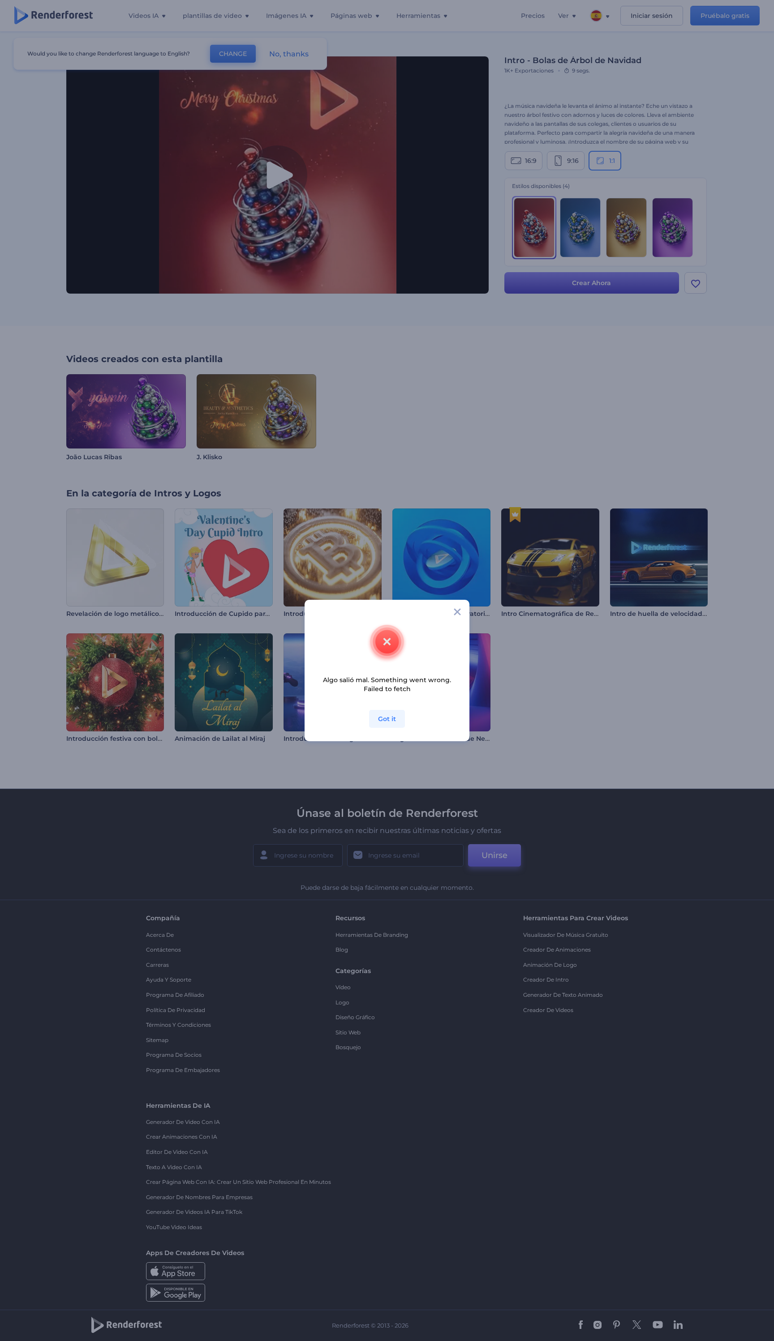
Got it (387, 719)
